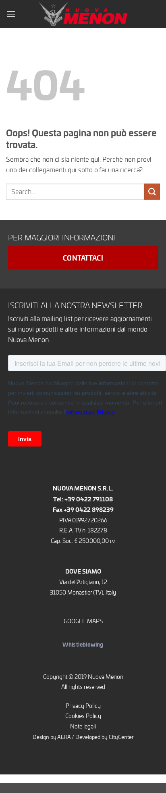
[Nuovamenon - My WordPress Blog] (83, 14)
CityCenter (121, 737)
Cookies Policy (83, 716)
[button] (11, 14)
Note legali (83, 726)
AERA (64, 737)
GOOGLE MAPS (83, 621)
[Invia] (152, 191)
